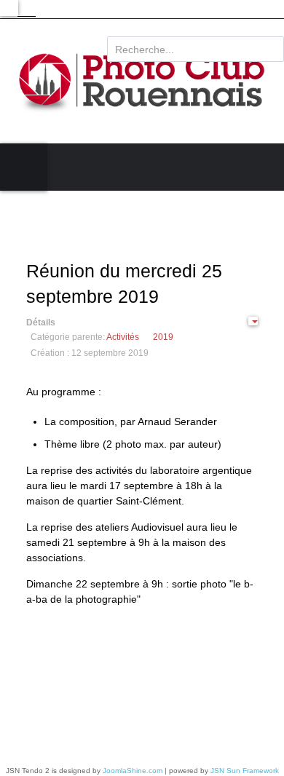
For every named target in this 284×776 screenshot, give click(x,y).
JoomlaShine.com (132, 771)
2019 (163, 337)
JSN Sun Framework (244, 771)
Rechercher (134, 25)
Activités (122, 337)
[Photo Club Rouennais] (142, 81)
